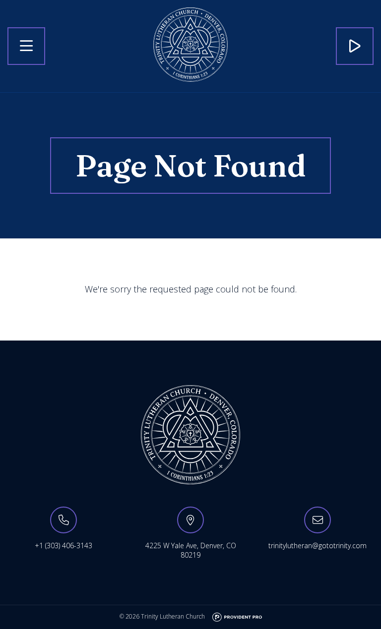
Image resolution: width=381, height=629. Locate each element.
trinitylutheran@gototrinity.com (317, 545)
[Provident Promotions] (237, 616)
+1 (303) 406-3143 (63, 545)
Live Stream (355, 46)
